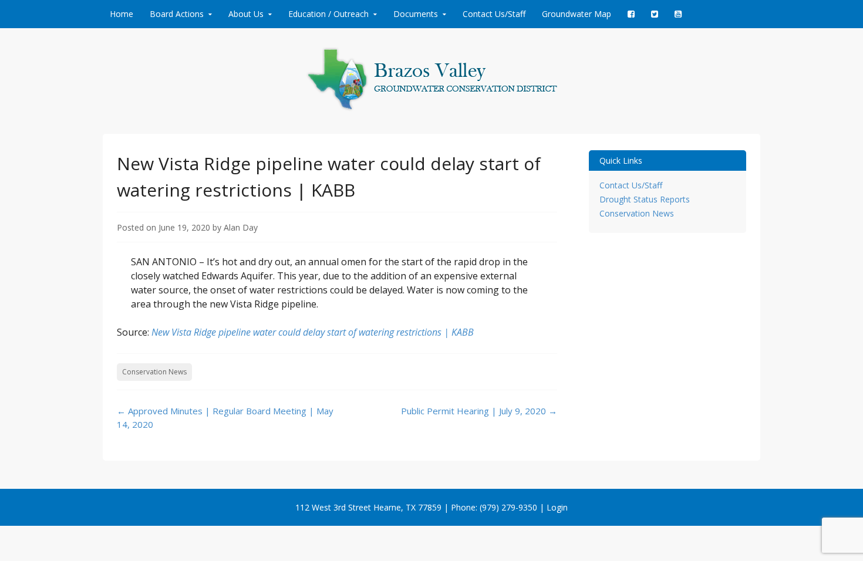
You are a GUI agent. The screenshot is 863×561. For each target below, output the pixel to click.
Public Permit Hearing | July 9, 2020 (479, 411)
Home (121, 13)
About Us (246, 13)
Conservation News (154, 372)
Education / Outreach (328, 13)
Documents (415, 13)
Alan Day (241, 227)
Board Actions (177, 13)
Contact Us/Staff (494, 13)
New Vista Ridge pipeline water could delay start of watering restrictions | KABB (312, 332)
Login (557, 507)
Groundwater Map (576, 13)
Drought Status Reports (644, 199)
